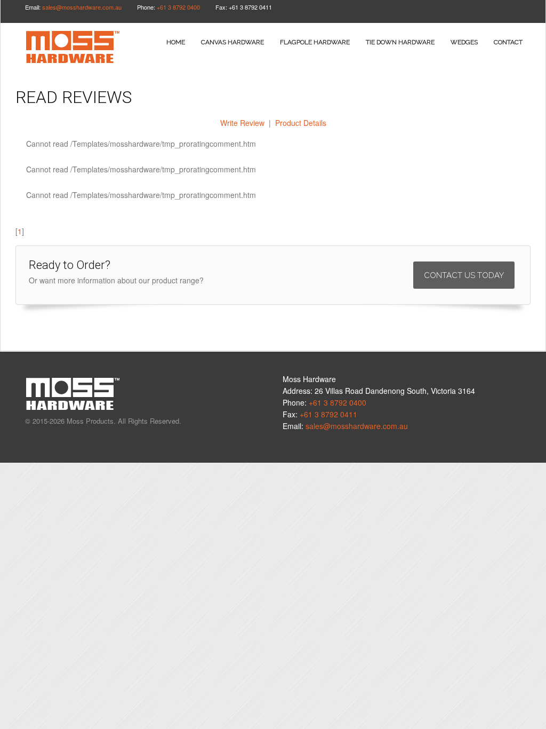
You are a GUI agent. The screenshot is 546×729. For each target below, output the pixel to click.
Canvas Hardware (232, 42)
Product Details (300, 122)
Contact (508, 42)
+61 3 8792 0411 (328, 414)
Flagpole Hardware (315, 42)
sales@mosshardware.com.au (82, 7)
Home (175, 42)
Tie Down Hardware (400, 42)
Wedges (464, 42)
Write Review (242, 122)
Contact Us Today (464, 275)
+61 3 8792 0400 (178, 7)
